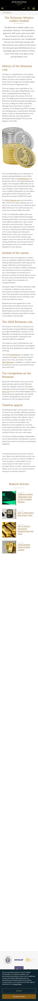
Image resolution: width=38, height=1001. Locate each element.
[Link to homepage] (19, 3)
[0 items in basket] (34, 8)
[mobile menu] (2, 8)
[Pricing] (23, 8)
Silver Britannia (7, 362)
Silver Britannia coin (12, 200)
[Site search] (28, 8)
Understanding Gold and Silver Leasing (24, 547)
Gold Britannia (23, 179)
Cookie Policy (17, 984)
